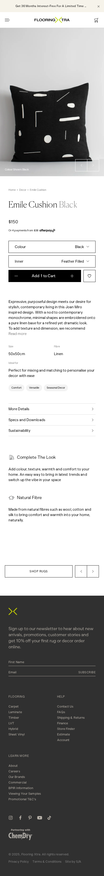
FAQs (61, 712)
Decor (22, 190)
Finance (62, 723)
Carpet (13, 706)
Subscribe (87, 672)
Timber (13, 717)
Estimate (63, 734)
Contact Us (65, 706)
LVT (11, 723)
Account (63, 740)
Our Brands (16, 777)
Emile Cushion (38, 190)
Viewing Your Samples (24, 793)
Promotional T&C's (22, 799)
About (13, 766)
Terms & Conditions (46, 861)
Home (12, 190)
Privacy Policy (18, 861)
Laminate (15, 712)
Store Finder (66, 729)
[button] (81, 165)
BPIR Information (20, 788)
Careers (14, 771)
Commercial (17, 782)
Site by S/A (73, 861)
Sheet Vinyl (16, 734)
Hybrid (13, 729)
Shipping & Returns (71, 717)
